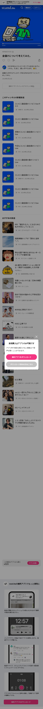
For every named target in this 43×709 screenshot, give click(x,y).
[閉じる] (36, 336)
